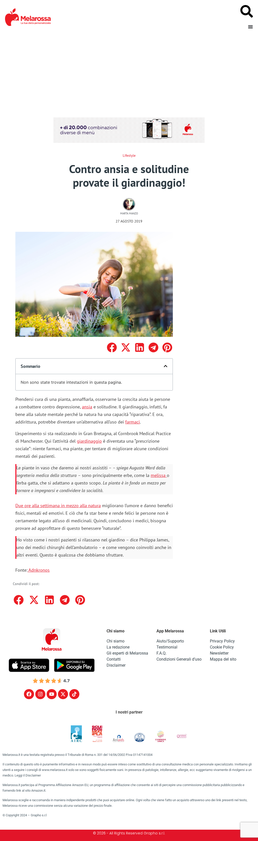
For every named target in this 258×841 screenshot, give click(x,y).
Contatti (114, 659)
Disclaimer (116, 665)
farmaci (132, 422)
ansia (87, 407)
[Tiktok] (74, 694)
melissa (159, 475)
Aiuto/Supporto (170, 641)
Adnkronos (38, 570)
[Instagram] (40, 694)
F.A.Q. (161, 653)
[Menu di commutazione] (250, 26)
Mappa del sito (223, 659)
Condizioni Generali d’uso (179, 659)
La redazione (118, 647)
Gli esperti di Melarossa (127, 653)
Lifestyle (129, 155)
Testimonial (166, 647)
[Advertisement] (129, 72)
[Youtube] (52, 694)
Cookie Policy (222, 647)
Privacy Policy (222, 641)
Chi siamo (115, 641)
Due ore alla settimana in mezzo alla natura (58, 505)
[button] (111, 347)
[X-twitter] (63, 694)
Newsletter (219, 653)
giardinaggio (89, 441)
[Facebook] (29, 694)
